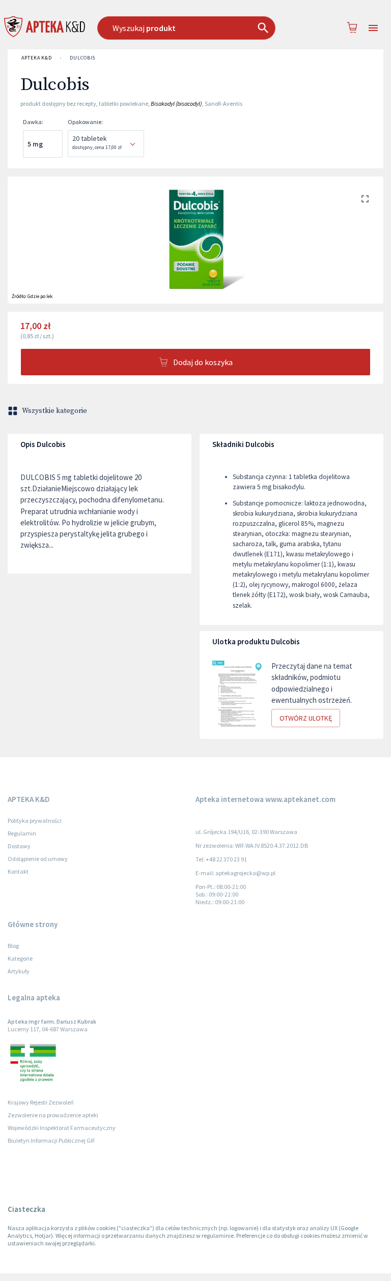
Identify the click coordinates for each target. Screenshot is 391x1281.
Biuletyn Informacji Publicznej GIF (51, 1140)
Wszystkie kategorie (54, 410)
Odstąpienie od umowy (38, 858)
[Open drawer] (373, 28)
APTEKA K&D (36, 57)
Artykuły (19, 971)
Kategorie (20, 958)
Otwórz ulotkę (306, 718)
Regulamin (22, 833)
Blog (13, 945)
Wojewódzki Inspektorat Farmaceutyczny (62, 1127)
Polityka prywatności (35, 820)
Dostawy (19, 846)
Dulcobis (82, 57)
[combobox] (191, 28)
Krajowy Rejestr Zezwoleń (41, 1102)
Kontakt (18, 871)
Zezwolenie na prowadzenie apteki (53, 1115)
